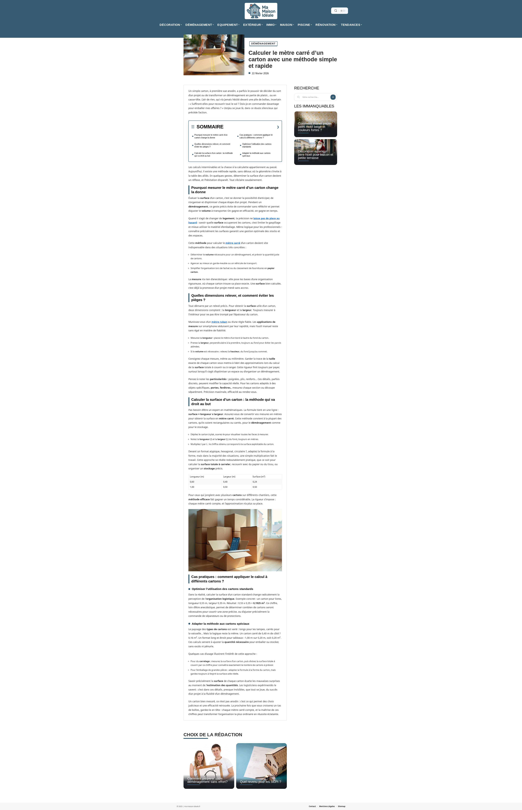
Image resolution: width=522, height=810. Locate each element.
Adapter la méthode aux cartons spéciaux (256, 154)
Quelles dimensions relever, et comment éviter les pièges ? (212, 145)
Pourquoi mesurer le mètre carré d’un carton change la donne (210, 136)
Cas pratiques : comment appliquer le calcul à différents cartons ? (256, 136)
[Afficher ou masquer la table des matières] (251, 127)
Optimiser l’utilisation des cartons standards (256, 145)
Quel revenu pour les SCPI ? (260, 782)
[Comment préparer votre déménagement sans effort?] (209, 766)
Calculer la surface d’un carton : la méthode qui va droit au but (213, 154)
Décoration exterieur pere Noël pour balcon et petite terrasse (315, 154)
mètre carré (233, 243)
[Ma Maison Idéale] (261, 11)
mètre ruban (219, 321)
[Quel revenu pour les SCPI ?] (261, 766)
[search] (336, 11)
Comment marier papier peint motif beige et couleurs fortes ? (315, 127)
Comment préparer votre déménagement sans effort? (207, 780)
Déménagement (263, 43)
